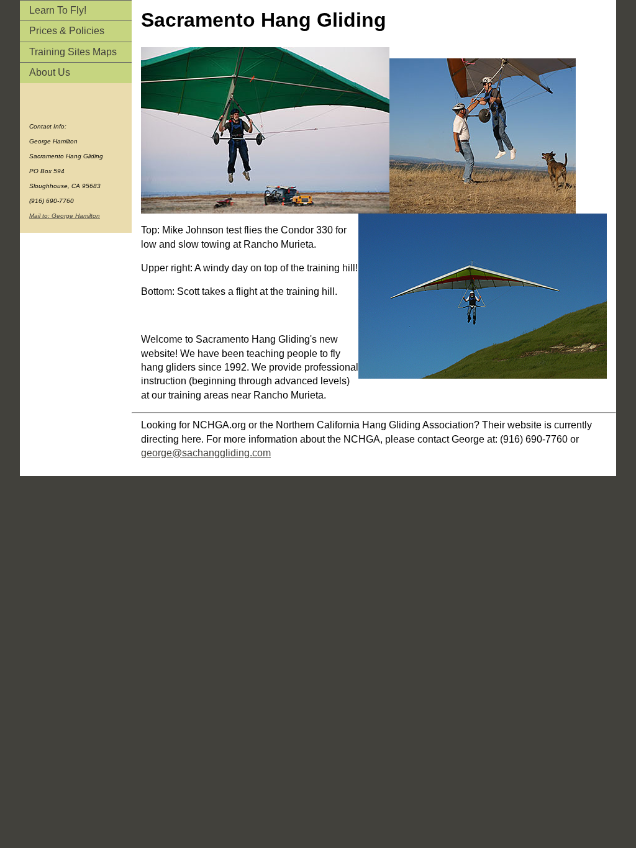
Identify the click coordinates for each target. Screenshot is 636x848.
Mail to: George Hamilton (64, 215)
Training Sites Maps (73, 52)
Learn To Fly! (57, 10)
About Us (49, 72)
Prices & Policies (66, 30)
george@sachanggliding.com (206, 453)
